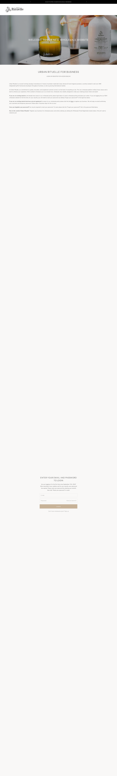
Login (58, 506)
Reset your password (71, 500)
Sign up (67, 511)
